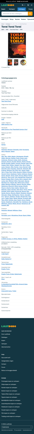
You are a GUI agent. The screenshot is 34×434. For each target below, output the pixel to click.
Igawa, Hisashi (5, 175)
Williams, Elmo (17, 210)
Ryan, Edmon (28, 189)
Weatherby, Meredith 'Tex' (14, 202)
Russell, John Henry (17, 189)
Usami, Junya (21, 200)
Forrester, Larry (6, 215)
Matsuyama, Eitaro (23, 182)
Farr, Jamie (21, 170)
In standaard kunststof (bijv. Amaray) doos (14, 284)
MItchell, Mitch (13, 181)
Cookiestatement (27, 430)
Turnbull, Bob (27, 198)
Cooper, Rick (5, 165)
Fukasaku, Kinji (17, 149)
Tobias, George (17, 198)
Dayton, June (18, 167)
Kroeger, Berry (10, 179)
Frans (3, 264)
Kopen (3, 9)
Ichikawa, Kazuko (27, 174)
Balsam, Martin (21, 161)
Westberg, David (27, 202)
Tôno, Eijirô (4, 200)
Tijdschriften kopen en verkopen (10, 394)
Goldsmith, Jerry (6, 224)
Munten (17, 19)
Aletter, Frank (15, 158)
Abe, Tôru (4, 156)
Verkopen (12, 9)
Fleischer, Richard (6, 149)
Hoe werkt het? (5, 357)
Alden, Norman (6, 158)
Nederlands (9, 264)
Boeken (23, 19)
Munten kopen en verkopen (9, 387)
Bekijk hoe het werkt (22, 1)
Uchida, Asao (13, 200)
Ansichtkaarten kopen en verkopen (11, 403)
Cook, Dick (29, 163)
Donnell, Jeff (27, 167)
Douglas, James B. (16, 168)
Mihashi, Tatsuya (16, 184)
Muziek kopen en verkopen (9, 410)
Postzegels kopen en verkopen (10, 381)
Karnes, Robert (23, 175)
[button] (28, 5)
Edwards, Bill (27, 168)
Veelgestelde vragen (7, 361)
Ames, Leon (23, 158)
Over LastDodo (5, 334)
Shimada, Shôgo (6, 195)
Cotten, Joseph (14, 165)
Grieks (12, 274)
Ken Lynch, (11, 177)
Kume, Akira (19, 179)
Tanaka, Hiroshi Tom (22, 196)
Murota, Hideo (26, 184)
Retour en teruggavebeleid (9, 370)
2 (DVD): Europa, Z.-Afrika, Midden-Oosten (14, 239)
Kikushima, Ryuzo (17, 215)
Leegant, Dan (27, 179)
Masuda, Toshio (10, 151)
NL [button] (22, 5)
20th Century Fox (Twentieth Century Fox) (14, 129)
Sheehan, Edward (26, 193)
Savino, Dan (25, 191)
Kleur (3, 279)
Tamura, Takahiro (10, 196)
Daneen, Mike (9, 167)
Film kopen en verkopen (8, 413)
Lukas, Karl (4, 181)
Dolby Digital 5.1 (6, 259)
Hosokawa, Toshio (16, 174)
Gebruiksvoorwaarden (7, 430)
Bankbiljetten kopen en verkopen (10, 400)
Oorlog (3, 144)
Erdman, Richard (6, 170)
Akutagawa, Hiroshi (22, 156)
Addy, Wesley (12, 156)
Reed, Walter (15, 188)
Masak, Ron (13, 182)
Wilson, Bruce (17, 203)
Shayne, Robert (15, 193)
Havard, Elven (5, 174)
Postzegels (4, 19)
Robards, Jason (6, 189)
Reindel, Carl (23, 188)
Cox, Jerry (23, 165)
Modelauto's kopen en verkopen (10, 407)
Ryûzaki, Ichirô (5, 191)
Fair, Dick (15, 170)
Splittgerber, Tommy (18, 195)
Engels (3, 269)
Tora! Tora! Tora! (14, 29)
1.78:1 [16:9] (5, 254)
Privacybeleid (17, 430)
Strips (12, 19)
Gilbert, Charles (27, 172)
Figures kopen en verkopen (9, 397)
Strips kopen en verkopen (8, 384)
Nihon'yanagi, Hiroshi (21, 186)
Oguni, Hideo (27, 215)
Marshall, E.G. (5, 182)
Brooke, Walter (10, 163)
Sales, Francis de (16, 191)
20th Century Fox (6, 124)
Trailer (14, 291)
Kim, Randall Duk (20, 177)
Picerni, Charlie (6, 188)
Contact (3, 364)
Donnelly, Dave (6, 168)
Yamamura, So (25, 203)
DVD (21, 29)
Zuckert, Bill (5, 205)
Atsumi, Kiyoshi (11, 161)
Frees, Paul (8, 172)
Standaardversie (6, 286)
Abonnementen (5, 347)
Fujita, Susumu (17, 172)
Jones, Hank (14, 175)
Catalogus (21, 9)
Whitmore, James (6, 203)
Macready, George (23, 181)
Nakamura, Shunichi (7, 186)
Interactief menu (6, 291)
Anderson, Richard (7, 160)
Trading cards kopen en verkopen (10, 416)
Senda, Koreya (5, 193)
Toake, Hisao (9, 198)
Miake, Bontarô (6, 184)
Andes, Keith (17, 160)
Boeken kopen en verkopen (9, 391)
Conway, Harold (20, 163)
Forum (31, 9)
